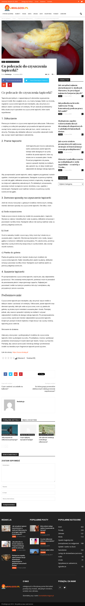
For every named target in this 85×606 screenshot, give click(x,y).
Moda (24, 13)
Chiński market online (47, 550)
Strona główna (8, 13)
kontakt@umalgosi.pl (46, 596)
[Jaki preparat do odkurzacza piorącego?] (10, 430)
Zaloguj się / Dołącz (27, 1)
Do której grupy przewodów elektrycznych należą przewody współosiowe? (44, 389)
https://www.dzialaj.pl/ (20, 352)
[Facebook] (78, 1)
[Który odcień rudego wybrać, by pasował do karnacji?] (34, 528)
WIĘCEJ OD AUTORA (29, 420)
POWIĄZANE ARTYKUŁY (11, 420)
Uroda (35, 13)
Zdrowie (63, 13)
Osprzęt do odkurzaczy (13, 62)
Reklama (42, 1)
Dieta (29, 13)
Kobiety (17, 13)
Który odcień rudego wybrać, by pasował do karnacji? (47, 528)
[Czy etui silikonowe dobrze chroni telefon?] (34, 541)
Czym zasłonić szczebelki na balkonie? (12, 388)
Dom (41, 13)
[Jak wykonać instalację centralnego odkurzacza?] (47, 430)
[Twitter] (81, 1)
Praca (60, 134)
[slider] (8, 358)
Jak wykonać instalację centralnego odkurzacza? (46, 440)
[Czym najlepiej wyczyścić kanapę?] (28, 430)
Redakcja (8, 74)
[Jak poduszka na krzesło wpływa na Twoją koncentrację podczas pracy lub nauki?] (6, 544)
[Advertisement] (57, 8)
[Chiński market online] (34, 552)
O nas (36, 1)
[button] (80, 14)
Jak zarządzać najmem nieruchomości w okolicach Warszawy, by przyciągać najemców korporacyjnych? (19, 530)
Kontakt (49, 1)
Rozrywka (48, 13)
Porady (55, 13)
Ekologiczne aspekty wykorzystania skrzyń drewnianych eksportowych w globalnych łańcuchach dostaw (70, 126)
